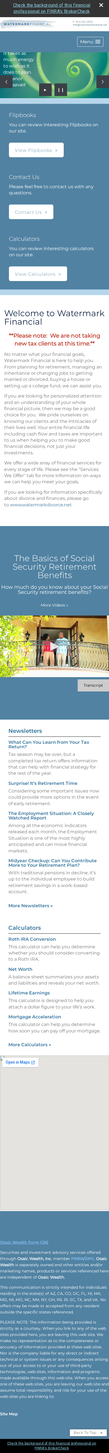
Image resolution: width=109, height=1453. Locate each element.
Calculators (24, 927)
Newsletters (25, 730)
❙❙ (61, 89)
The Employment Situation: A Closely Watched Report (51, 816)
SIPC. (90, 1258)
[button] (90, 42)
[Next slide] (102, 81)
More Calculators (29, 1044)
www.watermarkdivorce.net (41, 504)
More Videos (54, 605)
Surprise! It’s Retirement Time (42, 783)
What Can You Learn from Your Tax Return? (48, 744)
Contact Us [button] (28, 212)
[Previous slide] (6, 81)
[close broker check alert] (101, 5)
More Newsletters (30, 905)
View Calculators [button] (35, 274)
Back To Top (86, 1432)
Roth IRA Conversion (32, 939)
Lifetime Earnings (29, 993)
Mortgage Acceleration (34, 1016)
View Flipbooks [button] (33, 150)
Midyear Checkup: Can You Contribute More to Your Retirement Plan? (52, 863)
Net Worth (20, 969)
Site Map (9, 1413)
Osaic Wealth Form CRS (24, 1242)
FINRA (77, 1258)
